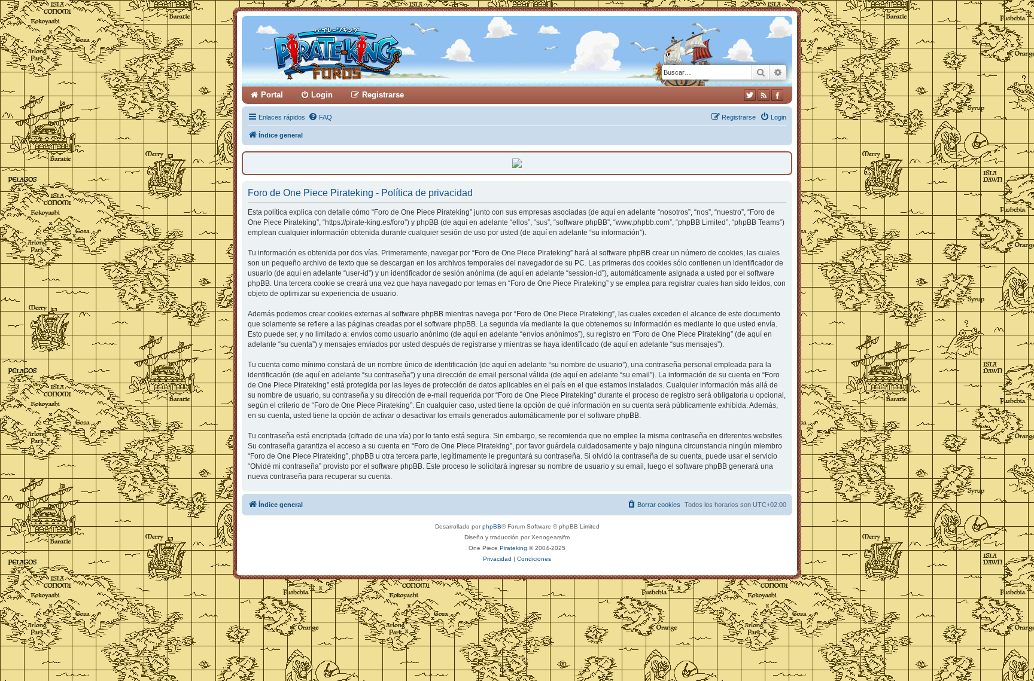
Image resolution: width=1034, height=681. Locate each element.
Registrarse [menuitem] (383, 94)
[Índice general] (384, 51)
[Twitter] (750, 95)
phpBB (491, 526)
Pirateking (513, 548)
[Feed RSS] (764, 95)
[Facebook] (777, 95)
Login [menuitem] (322, 94)
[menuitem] (320, 117)
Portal (272, 94)
